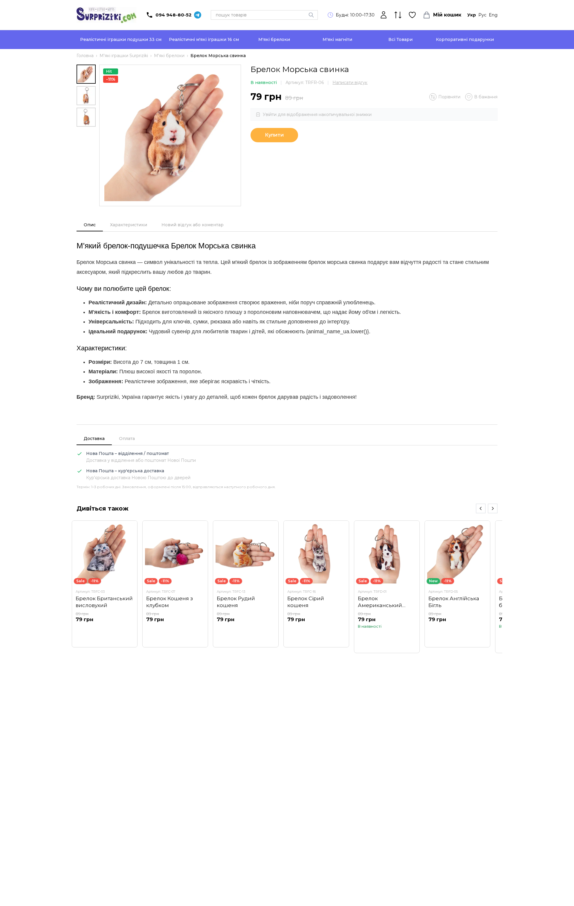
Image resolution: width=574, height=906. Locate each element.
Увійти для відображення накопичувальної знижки (317, 114)
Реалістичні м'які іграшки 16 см (204, 39)
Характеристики (128, 224)
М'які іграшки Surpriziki (124, 55)
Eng (493, 15)
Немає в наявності (104, 630)
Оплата (127, 438)
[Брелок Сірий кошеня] (316, 584)
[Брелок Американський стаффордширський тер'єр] (386, 587)
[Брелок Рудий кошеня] (245, 584)
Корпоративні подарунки (465, 39)
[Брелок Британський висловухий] (104, 584)
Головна (85, 55)
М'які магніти (337, 39)
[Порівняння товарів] (398, 15)
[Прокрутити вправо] (492, 508)
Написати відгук (349, 82)
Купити (274, 135)
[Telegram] (197, 15)
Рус (482, 15)
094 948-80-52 (173, 15)
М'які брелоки (274, 39)
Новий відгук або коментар (192, 224)
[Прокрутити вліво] (481, 508)
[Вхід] (383, 15)
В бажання (485, 97)
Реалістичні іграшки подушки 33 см (120, 39)
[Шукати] (311, 15)
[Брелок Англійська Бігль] (457, 584)
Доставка (94, 438)
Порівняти (449, 97)
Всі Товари (400, 39)
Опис (90, 224)
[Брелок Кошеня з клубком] (175, 584)
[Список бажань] (412, 15)
